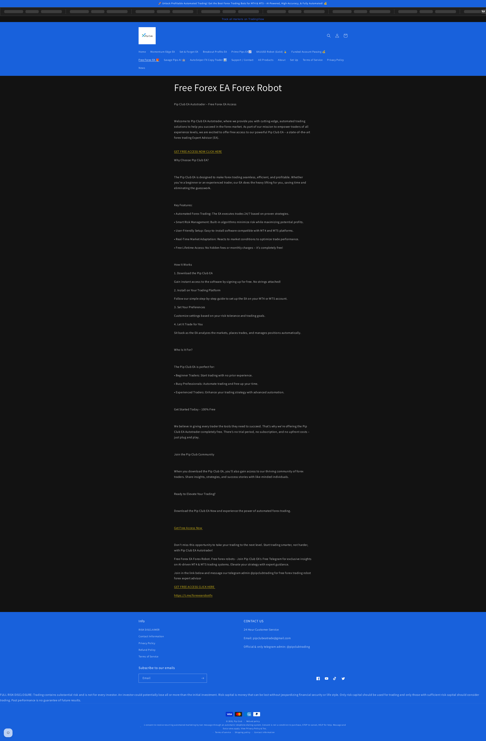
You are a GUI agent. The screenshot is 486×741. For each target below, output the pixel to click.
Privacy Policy (147, 643)
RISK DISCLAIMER (149, 629)
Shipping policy (243, 732)
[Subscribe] (202, 678)
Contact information (264, 732)
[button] (329, 36)
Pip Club (238, 721)
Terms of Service (149, 656)
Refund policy (253, 721)
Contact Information (151, 636)
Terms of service (223, 732)
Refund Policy (147, 650)
